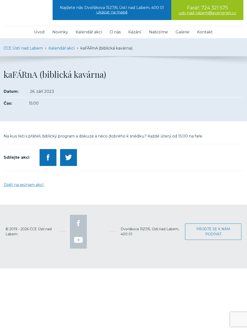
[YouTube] (78, 240)
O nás (115, 32)
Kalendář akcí (89, 32)
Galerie (182, 32)
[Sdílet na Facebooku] (48, 157)
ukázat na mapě (112, 12)
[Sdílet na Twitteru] (68, 157)
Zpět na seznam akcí (24, 184)
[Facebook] (78, 223)
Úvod (39, 32)
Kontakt (205, 32)
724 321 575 (214, 8)
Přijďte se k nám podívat (213, 231)
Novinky (60, 32)
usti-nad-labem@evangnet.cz (207, 13)
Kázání (134, 32)
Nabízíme (158, 32)
